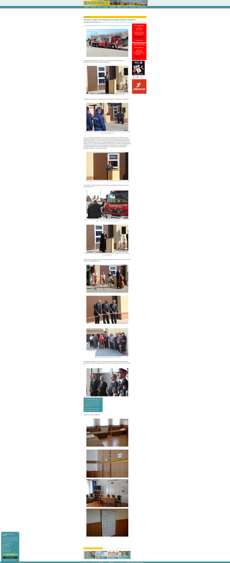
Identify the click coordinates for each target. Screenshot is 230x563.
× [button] (17, 533)
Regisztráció (139, 58)
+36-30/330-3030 (139, 40)
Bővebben (9, 542)
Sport (99, 7)
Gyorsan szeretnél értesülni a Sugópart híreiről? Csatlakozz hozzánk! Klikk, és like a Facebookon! (107, 25)
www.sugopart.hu (139, 47)
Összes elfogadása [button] (10, 554)
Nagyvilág (133, 7)
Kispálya (125, 7)
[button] (10, 560)
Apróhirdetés (142, 7)
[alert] (10, 547)
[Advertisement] (115, 12)
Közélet (86, 7)
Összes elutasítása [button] (10, 557)
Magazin (93, 7)
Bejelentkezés (139, 56)
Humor (119, 7)
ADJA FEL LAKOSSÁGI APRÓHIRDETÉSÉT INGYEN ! (139, 52)
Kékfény (105, 7)
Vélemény (112, 7)
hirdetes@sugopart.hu (139, 38)
